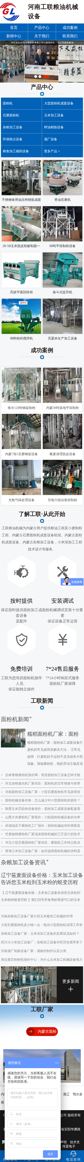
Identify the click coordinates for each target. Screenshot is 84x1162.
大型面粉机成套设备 (59, 103)
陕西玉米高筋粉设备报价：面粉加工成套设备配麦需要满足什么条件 (40, 810)
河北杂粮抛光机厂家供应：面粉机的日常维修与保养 (40, 783)
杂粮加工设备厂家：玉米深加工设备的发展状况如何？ (40, 933)
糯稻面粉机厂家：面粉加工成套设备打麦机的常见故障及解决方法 (53, 735)
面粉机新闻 (15, 719)
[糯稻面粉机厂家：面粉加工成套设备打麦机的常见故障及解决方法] (13, 746)
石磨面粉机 (11, 115)
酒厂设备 (50, 139)
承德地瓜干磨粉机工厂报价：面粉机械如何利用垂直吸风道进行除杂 (40, 827)
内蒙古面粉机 (47, 1035)
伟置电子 (68, 1146)
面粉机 (8, 103)
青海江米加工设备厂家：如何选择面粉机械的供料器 (40, 851)
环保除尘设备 (12, 139)
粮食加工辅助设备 (16, 151)
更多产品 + (52, 151)
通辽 (66, 1094)
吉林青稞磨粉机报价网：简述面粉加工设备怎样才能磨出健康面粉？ (40, 776)
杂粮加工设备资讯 (23, 862)
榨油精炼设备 (54, 127)
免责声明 (60, 1142)
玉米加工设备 (54, 115)
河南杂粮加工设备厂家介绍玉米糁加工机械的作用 (37, 916)
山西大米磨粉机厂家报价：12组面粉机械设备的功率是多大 (40, 818)
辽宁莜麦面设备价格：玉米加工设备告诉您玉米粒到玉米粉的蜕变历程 (42, 878)
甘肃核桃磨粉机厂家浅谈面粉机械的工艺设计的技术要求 (40, 835)
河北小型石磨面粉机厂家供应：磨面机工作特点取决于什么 (40, 844)
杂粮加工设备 (12, 127)
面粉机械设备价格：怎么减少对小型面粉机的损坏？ (40, 800)
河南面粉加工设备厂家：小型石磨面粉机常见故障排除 (40, 793)
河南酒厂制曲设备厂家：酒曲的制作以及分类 (33, 951)
